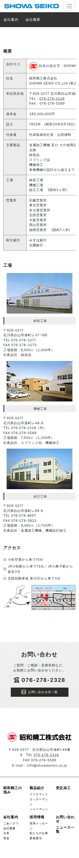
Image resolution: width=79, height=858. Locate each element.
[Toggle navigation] (69, 6)
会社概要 (9, 828)
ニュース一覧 (65, 829)
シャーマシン (39, 809)
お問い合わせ (65, 819)
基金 (6, 838)
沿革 (6, 833)
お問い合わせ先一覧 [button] (43, 692)
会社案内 (10, 817)
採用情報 (37, 817)
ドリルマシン (39, 794)
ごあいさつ (11, 823)
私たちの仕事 (39, 833)
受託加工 (63, 788)
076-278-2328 (52, 98)
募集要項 (36, 838)
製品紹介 (37, 788)
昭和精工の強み (12, 790)
